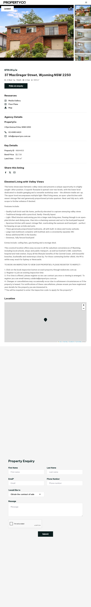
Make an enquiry (16, 86)
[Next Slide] (71, 33)
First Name (13, 468)
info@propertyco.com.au (19, 136)
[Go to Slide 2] (83, 23)
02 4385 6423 (14, 132)
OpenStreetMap (78, 341)
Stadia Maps (65, 341)
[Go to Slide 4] (83, 47)
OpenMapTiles (71, 341)
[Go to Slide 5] (83, 59)
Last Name (51, 468)
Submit (45, 534)
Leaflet (60, 341)
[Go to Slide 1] (83, 11)
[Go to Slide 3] (83, 35)
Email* (11, 479)
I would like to (14, 490)
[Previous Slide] (2, 33)
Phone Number (53, 479)
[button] (37, 33)
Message (12, 501)
